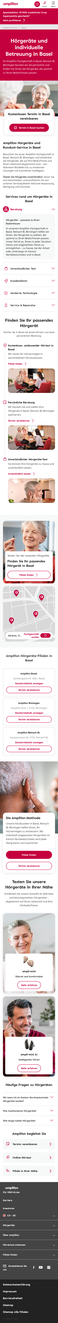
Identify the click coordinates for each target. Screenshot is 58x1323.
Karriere (7, 1200)
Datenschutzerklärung (16, 1284)
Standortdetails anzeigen (29, 683)
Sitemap (8, 1305)
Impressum (10, 1291)
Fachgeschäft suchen (31, 635)
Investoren (8, 1208)
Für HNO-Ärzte (11, 1192)
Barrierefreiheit (12, 1298)
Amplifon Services (10, 27)
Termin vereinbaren (29, 690)
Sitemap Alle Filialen (15, 1312)
